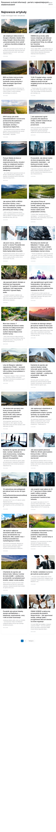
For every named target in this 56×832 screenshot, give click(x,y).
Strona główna (51, 3)
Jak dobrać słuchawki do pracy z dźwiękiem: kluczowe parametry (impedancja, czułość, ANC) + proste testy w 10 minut (42, 535)
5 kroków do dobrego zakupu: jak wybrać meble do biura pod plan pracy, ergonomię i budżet (42, 326)
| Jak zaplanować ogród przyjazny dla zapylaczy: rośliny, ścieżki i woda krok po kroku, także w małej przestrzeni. (41, 121)
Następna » (31, 640)
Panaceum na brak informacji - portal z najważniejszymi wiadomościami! (24, 3)
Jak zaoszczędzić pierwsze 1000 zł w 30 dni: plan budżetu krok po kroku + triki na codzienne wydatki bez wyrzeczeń (41, 454)
